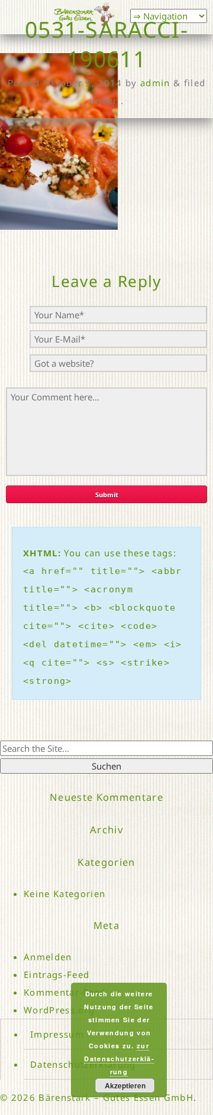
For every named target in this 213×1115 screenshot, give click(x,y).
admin (155, 83)
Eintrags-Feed (56, 974)
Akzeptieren (125, 1085)
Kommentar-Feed (65, 992)
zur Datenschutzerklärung (118, 1058)
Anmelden (48, 957)
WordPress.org (59, 1010)
